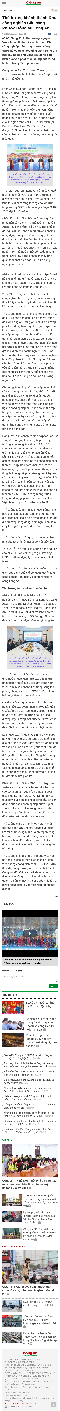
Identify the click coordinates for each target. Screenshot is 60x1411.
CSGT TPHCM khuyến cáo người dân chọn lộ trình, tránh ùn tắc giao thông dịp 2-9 (29, 1290)
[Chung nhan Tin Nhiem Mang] (18, 1406)
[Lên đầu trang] (53, 1405)
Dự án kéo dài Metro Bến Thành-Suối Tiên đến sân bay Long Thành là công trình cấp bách (40, 1338)
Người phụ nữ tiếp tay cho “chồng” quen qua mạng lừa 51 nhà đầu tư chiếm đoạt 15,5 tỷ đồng (39, 1217)
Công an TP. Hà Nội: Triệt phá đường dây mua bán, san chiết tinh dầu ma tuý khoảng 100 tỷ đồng (29, 1184)
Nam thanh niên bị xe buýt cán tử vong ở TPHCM (38, 1303)
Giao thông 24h (13, 1246)
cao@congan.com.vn (19, 1395)
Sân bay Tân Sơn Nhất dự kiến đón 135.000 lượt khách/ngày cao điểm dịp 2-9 (39, 1320)
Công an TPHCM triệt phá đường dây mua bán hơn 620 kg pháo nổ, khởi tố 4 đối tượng (39, 1234)
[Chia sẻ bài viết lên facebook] (49, 34)
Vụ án (6, 1140)
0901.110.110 (30, 1404)
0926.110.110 (18, 1404)
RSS (55, 10)
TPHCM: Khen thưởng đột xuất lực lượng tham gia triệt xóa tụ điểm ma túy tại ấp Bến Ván (40, 1200)
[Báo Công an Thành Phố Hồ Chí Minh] (33, 3)
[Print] (55, 34)
